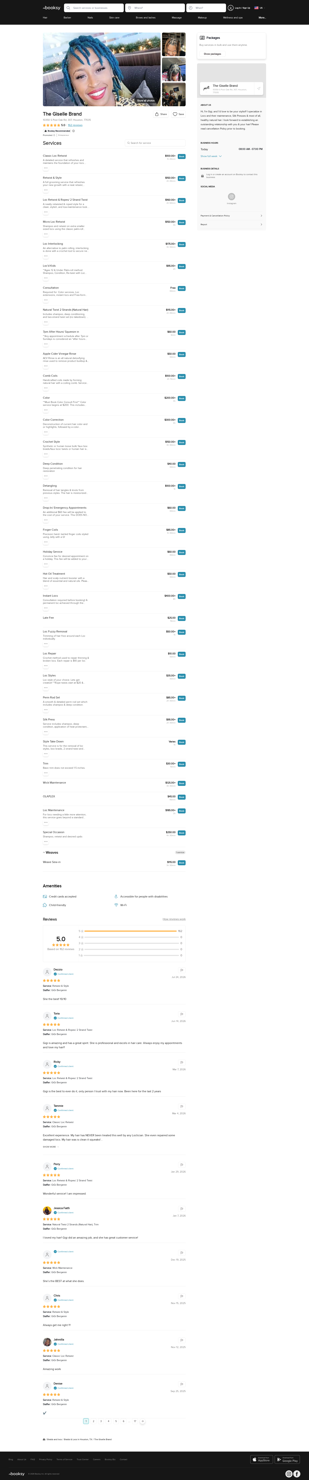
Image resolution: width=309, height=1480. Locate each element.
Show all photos (146, 100)
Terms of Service (64, 1459)
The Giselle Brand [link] (103, 1439)
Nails (90, 17)
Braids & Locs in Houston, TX (78, 1439)
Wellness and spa (232, 17)
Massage (177, 17)
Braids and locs (54, 1439)
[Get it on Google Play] (287, 1459)
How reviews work (174, 919)
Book (181, 156)
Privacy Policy (45, 1459)
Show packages (212, 54)
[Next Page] (142, 1421)
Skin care (114, 17)
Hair (45, 17)
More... (262, 17)
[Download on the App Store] (261, 1459)
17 (135, 1421)
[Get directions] (258, 88)
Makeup (202, 17)
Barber (67, 17)
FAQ (33, 1459)
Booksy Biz (110, 1459)
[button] (67, 8)
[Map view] (231, 80)
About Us (21, 1459)
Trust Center (83, 1459)
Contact (123, 1459)
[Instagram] (231, 196)
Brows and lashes (146, 17)
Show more (49, 1146)
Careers (96, 1459)
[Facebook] (296, 1473)
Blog (11, 1459)
